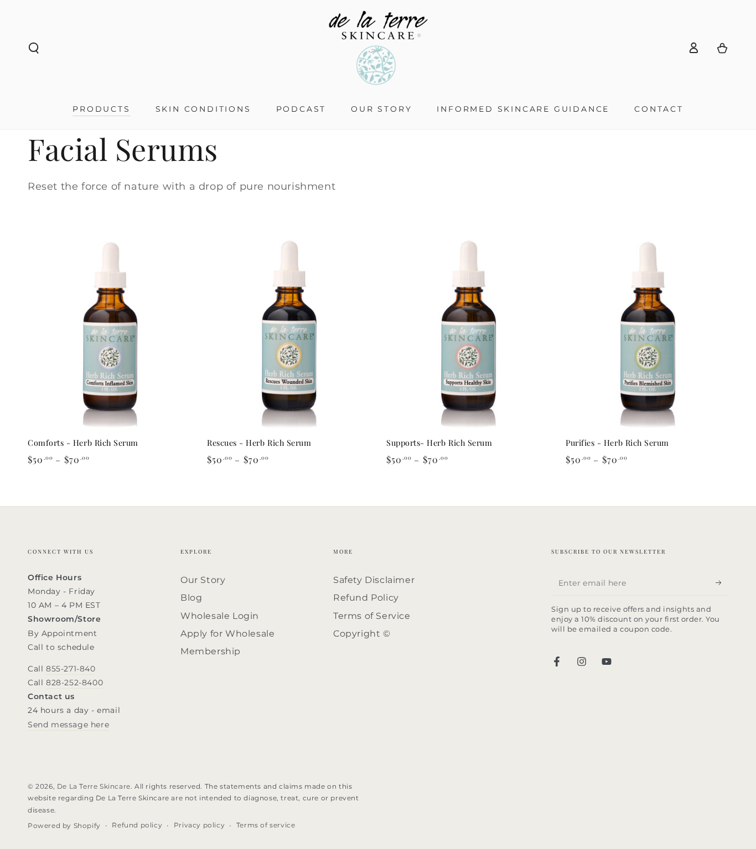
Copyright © (362, 633)
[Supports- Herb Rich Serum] (467, 332)
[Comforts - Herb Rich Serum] (109, 332)
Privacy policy (199, 825)
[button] (33, 48)
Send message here (68, 725)
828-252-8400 (74, 682)
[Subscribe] (722, 583)
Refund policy (137, 825)
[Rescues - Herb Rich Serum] (288, 332)
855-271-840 (71, 669)
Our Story (202, 580)
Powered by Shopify (64, 825)
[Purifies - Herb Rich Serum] (647, 332)
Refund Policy (366, 597)
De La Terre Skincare (94, 786)
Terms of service (266, 825)
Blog (191, 597)
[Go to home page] (378, 48)
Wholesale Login (219, 616)
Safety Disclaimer (374, 580)
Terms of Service (372, 616)
